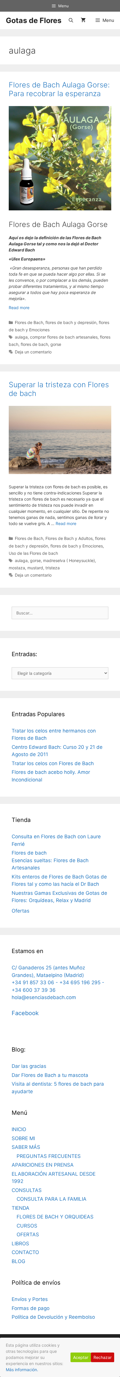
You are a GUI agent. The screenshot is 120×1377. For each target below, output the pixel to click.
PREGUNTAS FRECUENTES (49, 1156)
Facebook (25, 1013)
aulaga (21, 336)
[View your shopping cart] (83, 20)
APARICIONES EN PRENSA (43, 1165)
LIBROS (20, 1243)
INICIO (19, 1129)
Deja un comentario (33, 351)
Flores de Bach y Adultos (69, 538)
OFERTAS (28, 1234)
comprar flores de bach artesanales (64, 336)
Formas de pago (31, 1308)
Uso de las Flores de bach (33, 553)
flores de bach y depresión (70, 322)
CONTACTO (25, 1252)
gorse (55, 344)
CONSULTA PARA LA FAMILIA (52, 1199)
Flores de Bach (29, 322)
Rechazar (102, 1357)
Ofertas (20, 911)
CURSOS (27, 1226)
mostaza (17, 567)
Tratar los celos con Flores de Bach (53, 763)
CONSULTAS (27, 1190)
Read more (19, 307)
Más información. (22, 1369)
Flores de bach (29, 853)
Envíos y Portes (30, 1299)
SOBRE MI (23, 1138)
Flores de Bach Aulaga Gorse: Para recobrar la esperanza (59, 89)
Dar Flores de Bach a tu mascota (50, 1075)
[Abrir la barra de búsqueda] (70, 20)
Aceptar (80, 1357)
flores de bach (34, 344)
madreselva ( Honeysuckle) (69, 560)
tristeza (52, 567)
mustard (35, 567)
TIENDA (20, 1208)
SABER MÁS (26, 1147)
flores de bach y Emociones (76, 545)
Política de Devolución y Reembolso (53, 1317)
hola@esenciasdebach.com (44, 997)
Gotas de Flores (33, 20)
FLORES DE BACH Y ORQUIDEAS (55, 1217)
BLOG (18, 1261)
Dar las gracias (29, 1066)
